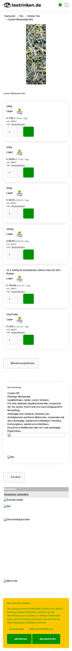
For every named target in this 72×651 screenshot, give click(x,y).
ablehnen (20, 638)
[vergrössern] (36, 54)
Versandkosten (18, 124)
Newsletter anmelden (16, 494)
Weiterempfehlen (22, 363)
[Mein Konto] (53, 5)
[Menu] (67, 5)
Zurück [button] (15, 476)
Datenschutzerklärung (40, 629)
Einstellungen (16, 629)
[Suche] (48, 5)
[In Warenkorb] (28, 132)
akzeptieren (47, 638)
